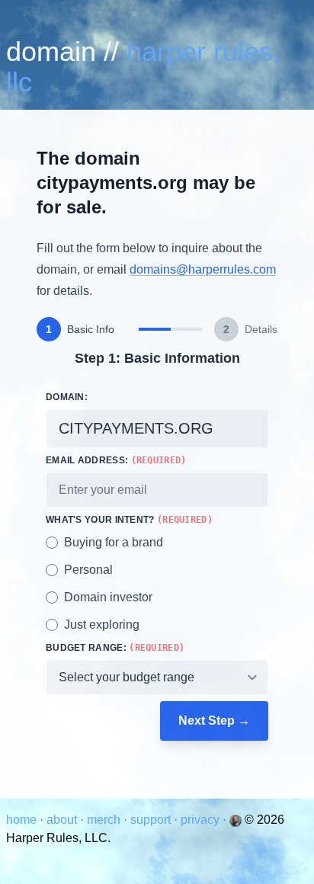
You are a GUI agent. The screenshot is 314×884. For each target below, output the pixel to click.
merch (105, 819)
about (63, 819)
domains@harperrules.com (203, 269)
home (23, 819)
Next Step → (214, 720)
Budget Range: (115, 647)
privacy (202, 819)
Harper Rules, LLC (143, 67)
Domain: (67, 397)
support (152, 819)
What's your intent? (129, 519)
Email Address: (116, 460)
